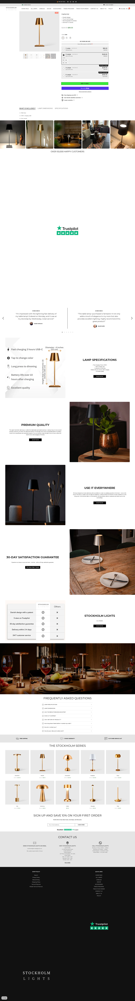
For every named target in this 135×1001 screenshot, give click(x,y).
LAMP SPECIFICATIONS (100, 360)
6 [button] (72, 332)
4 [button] (68, 332)
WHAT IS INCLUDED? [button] (27, 108)
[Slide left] (113, 4)
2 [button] (64, 332)
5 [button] (70, 332)
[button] (26, 9)
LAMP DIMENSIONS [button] (45, 108)
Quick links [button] (99, 871)
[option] (67, 5)
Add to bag (85, 83)
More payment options (85, 91)
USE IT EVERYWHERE (99, 488)
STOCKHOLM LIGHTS (99, 615)
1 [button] (62, 332)
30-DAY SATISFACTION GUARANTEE (32, 557)
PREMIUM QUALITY (35, 425)
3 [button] (66, 332)
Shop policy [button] (36, 871)
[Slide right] (115, 4)
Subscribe (81, 824)
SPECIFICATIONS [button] (61, 108)
